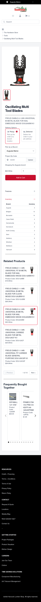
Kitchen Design (7, 549)
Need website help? (8, 519)
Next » (33, 373)
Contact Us (5, 523)
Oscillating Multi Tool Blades (13, 38)
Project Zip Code (11, 156)
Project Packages (8, 539)
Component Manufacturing (11, 576)
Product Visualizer (8, 544)
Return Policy (6, 493)
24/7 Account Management (11, 581)
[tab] (6, 95)
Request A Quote (8, 504)
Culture (4, 565)
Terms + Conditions (8, 479)
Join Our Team (7, 560)
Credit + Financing (8, 474)
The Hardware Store (11, 32)
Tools (6, 35)
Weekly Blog (6, 514)
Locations (5, 509)
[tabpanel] (20, 70)
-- (2, 528)
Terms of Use (6, 483)
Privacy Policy (6, 488)
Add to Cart (20, 177)
